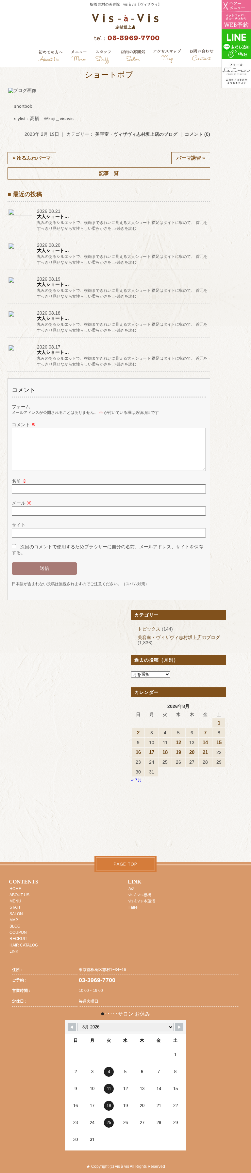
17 (151, 752)
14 (205, 742)
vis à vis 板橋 (139, 895)
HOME (15, 888)
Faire (133, 907)
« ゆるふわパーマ (32, 158)
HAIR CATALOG (23, 945)
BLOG (14, 926)
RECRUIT (18, 938)
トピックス (149, 629)
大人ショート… (53, 216)
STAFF (15, 907)
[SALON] (133, 57)
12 (178, 742)
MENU (15, 901)
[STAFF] (103, 57)
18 (165, 752)
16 (138, 752)
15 (219, 742)
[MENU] (79, 57)
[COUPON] (167, 57)
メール (21, 503)
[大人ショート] (21, 215)
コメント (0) (197, 134)
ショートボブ (109, 74)
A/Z (131, 888)
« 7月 (136, 779)
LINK (13, 951)
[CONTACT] (201, 57)
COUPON (18, 932)
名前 (19, 481)
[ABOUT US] (50, 57)
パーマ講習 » (190, 158)
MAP (13, 920)
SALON (16, 914)
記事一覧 (109, 173)
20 (191, 752)
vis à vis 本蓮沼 (141, 901)
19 (178, 752)
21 (205, 752)
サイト (18, 524)
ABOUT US (19, 895)
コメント (24, 424)
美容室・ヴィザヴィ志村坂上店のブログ (136, 134)
